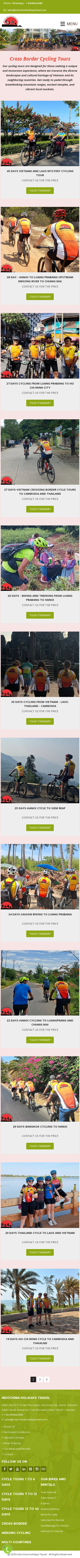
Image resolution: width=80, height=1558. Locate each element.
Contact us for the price (40, 180)
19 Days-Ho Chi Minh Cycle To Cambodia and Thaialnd (40, 1341)
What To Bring (12, 1443)
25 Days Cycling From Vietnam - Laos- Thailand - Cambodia (40, 704)
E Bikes (45, 1503)
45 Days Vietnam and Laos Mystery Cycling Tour (40, 173)
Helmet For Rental (52, 1531)
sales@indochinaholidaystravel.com (26, 10)
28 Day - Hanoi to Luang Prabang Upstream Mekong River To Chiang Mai (40, 279)
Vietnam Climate (14, 1437)
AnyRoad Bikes (50, 1508)
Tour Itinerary (40, 190)
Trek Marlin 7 (48, 1497)
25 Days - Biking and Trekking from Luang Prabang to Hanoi (40, 598)
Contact (8, 1454)
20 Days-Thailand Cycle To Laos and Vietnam (40, 1233)
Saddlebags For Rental (54, 1525)
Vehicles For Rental (52, 1520)
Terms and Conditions (17, 1432)
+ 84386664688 (13, 1414)
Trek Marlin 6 (48, 1492)
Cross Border (14, 1523)
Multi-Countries (16, 1542)
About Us (9, 1426)
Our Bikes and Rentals (17, 1448)
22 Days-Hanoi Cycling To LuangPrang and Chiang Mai (40, 1022)
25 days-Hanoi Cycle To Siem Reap (40, 808)
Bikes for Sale (49, 1514)
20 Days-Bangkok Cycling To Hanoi (40, 1126)
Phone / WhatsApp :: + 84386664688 (23, 3)
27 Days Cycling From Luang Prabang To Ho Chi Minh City (40, 385)
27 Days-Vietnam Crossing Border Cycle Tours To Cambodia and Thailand (40, 491)
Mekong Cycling (16, 1533)
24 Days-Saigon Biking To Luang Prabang (40, 914)
